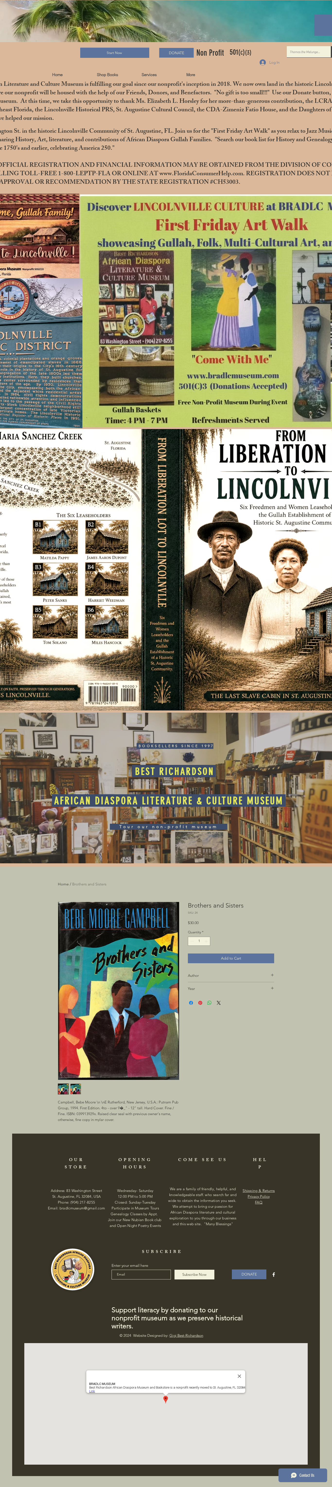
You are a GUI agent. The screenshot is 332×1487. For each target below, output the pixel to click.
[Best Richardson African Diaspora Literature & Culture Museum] (274, 1274)
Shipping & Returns (259, 1190)
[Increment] (206, 941)
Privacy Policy (259, 1196)
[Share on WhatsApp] (209, 1003)
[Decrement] (192, 941)
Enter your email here (130, 1266)
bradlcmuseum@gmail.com (82, 1208)
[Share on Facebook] (191, 1003)
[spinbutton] (199, 941)
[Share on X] (219, 1003)
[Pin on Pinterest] (200, 1003)
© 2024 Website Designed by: (161, 1335)
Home (63, 884)
